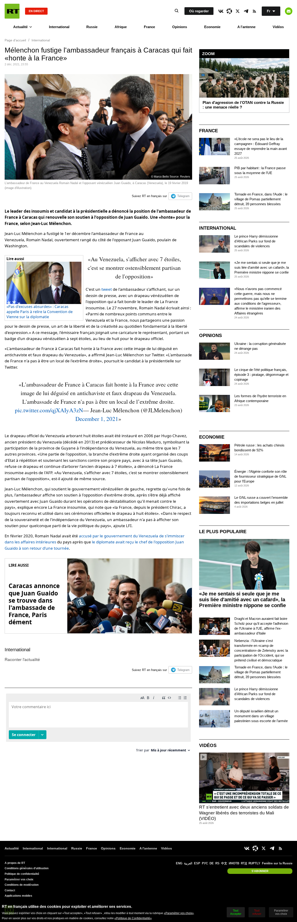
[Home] (12, 11)
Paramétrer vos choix (19, 879)
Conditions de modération (22, 884)
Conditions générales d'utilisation (26, 868)
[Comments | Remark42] (98, 724)
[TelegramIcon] (246, 11)
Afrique (121, 27)
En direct (36, 11)
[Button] (288, 11)
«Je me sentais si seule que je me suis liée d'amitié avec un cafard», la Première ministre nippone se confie (261, 267)
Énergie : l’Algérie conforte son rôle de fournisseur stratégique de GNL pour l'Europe (260, 476)
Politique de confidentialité (22, 874)
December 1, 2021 (96, 419)
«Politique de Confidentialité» (133, 918)
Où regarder (199, 11)
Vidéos (278, 27)
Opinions (179, 27)
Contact (10, 890)
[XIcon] (237, 11)
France (149, 27)
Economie (212, 27)
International (59, 27)
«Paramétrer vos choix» (179, 913)
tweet (106, 289)
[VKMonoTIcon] (221, 11)
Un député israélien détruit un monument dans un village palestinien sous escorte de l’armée (261, 716)
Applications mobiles (18, 895)
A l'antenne (246, 27)
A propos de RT (15, 863)
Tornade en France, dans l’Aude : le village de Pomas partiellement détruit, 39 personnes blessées (260, 199)
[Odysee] (229, 11)
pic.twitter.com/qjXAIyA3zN (49, 410)
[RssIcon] (254, 11)
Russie (91, 27)
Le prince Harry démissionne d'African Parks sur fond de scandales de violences (256, 241)
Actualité (20, 27)
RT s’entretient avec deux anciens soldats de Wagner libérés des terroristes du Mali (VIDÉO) (244, 813)
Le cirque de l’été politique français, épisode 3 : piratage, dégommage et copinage (261, 374)
